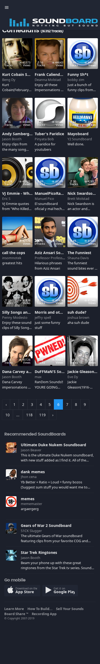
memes (27, 498)
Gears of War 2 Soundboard (46, 525)
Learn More (15, 608)
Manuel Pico (44, 198)
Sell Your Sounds (70, 608)
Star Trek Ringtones (39, 552)
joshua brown (78, 317)
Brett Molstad (78, 198)
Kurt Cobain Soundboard (25, 74)
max (38, 376)
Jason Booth (12, 139)
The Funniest (79, 252)
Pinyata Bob (44, 139)
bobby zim (75, 79)
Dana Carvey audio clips (24, 371)
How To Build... (40, 608)
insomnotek (11, 257)
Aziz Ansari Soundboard (57, 252)
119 (42, 414)
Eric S (6, 198)
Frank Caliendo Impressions (60, 74)
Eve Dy (72, 376)
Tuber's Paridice (49, 133)
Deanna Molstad (48, 79)
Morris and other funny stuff (61, 312)
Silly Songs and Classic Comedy (30, 312)
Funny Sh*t (77, 74)
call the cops (13, 252)
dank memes (33, 471)
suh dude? (76, 312)
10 (7, 414)
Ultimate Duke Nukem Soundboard (53, 444)
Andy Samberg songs (21, 133)
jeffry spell (43, 317)
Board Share (16, 613)
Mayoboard (78, 133)
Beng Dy (8, 79)
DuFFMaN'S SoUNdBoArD (58, 371)
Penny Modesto (14, 317)
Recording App (45, 613)
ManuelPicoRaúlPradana (57, 193)
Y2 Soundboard (79, 139)
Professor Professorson (53, 257)
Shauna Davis (78, 257)
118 (29, 414)
